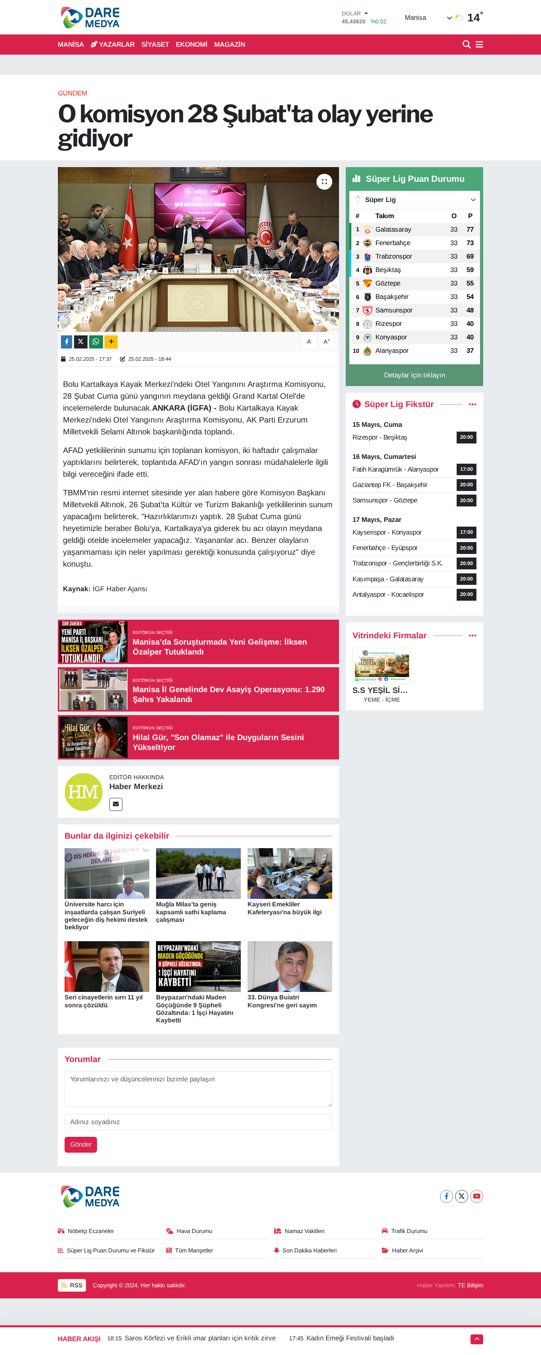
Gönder (81, 1144)
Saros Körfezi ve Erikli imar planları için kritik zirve (200, 1338)
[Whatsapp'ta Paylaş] (96, 341)
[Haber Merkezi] (84, 791)
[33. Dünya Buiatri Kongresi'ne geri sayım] (290, 966)
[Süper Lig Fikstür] (472, 404)
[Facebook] (446, 1196)
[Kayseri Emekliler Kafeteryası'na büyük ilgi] (290, 873)
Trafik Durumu (409, 1231)
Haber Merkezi (136, 786)
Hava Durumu (194, 1231)
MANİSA (71, 44)
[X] (461, 1196)
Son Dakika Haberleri (309, 1250)
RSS (75, 1285)
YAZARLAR (117, 44)
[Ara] (467, 44)
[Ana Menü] (478, 44)
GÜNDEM (72, 93)
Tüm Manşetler (194, 1250)
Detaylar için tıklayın (414, 375)
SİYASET (155, 44)
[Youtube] (476, 1196)
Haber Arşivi (407, 1250)
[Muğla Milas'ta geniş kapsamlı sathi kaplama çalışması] (198, 873)
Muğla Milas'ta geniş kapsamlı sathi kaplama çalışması (191, 912)
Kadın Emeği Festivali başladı (350, 1338)
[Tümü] (472, 635)
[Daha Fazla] (111, 341)
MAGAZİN (229, 44)
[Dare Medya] (88, 17)
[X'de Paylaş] (81, 341)
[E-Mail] (115, 804)
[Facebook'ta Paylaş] (66, 341)
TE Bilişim (470, 1285)
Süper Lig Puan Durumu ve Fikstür (111, 1250)
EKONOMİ (192, 44)
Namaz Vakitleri (304, 1231)
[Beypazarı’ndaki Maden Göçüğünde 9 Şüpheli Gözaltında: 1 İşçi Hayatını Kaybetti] (198, 966)
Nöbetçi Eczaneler (91, 1231)
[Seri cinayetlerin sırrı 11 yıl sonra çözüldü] (107, 966)
